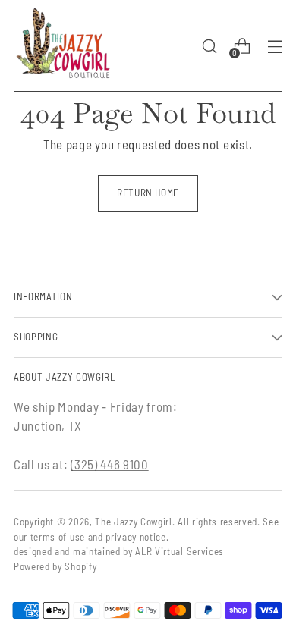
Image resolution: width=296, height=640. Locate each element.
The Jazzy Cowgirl (133, 522)
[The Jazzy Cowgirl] (63, 46)
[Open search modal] (209, 45)
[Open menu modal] (274, 45)
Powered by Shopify (55, 566)
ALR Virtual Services (179, 551)
